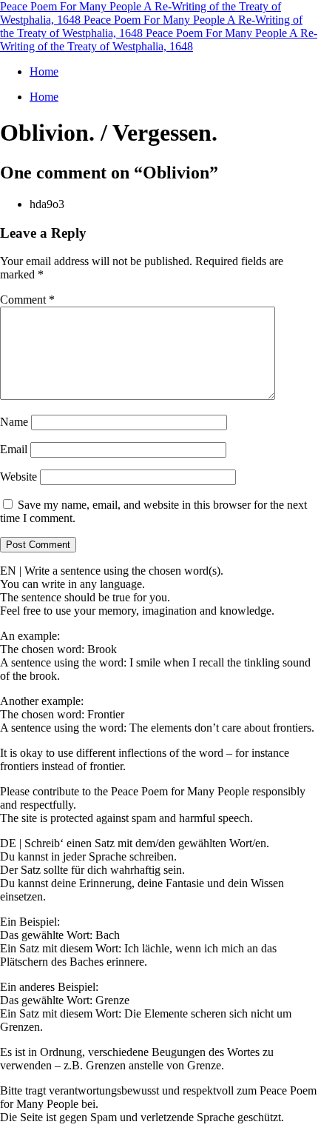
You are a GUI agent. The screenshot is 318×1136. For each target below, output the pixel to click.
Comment (27, 299)
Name (14, 421)
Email (13, 449)
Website (18, 476)
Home (44, 71)
